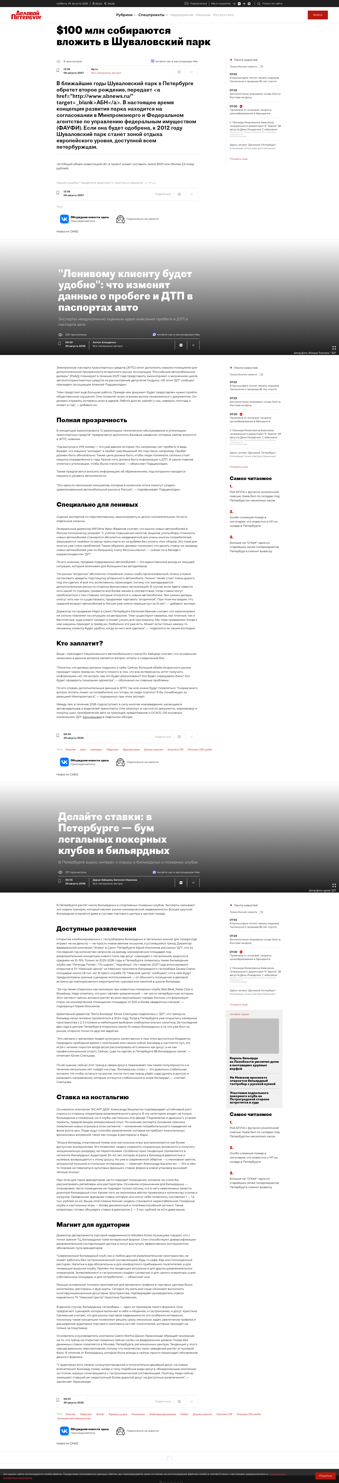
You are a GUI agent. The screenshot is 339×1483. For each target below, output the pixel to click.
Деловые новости (153, 749)
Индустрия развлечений (162, 1414)
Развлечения (138, 1414)
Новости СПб (175, 749)
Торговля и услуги (118, 1414)
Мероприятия (181, 15)
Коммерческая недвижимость (74, 1418)
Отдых (184, 1414)
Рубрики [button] (125, 15)
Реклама (203, 15)
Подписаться (198, 3)
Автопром (96, 749)
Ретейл (100, 1414)
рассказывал (92, 717)
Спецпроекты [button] (152, 15)
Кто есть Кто (223, 15)
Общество (112, 749)
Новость (71, 749)
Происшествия (131, 749)
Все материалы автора (106, 72)
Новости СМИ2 (67, 231)
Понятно (325, 1476)
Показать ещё (239, 158)
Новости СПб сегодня (200, 749)
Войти (317, 15)
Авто (83, 749)
